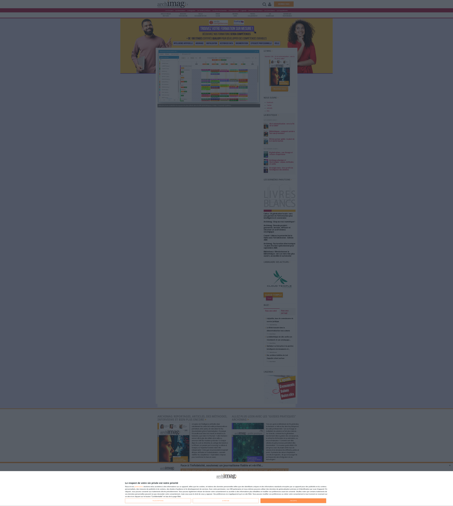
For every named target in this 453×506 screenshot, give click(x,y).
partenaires (138, 486)
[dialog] (226, 488)
